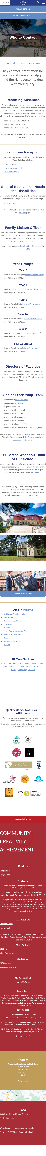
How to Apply (5, 928)
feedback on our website (24, 1128)
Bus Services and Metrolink (13, 641)
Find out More (21, 1036)
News (5, 667)
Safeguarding (22, 670)
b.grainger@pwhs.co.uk (34, 275)
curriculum (7, 374)
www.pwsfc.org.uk (11, 172)
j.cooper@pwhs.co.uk (32, 289)
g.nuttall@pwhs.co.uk (32, 304)
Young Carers (8, 617)
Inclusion (22, 213)
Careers (9, 663)
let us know (30, 726)
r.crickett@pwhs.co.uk (32, 319)
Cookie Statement (7, 1118)
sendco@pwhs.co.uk (12, 203)
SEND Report (36, 210)
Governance (34, 663)
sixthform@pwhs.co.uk (13, 168)
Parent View (34, 472)
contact (33, 490)
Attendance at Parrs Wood (13, 635)
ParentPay (7, 628)
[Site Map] (14, 63)
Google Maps (5, 871)
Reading (6, 638)
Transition (31, 670)
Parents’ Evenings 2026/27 (13, 621)
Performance (19, 667)
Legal (41, 663)
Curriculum (17, 663)
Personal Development (33, 667)
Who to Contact (6, 924)
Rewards (7, 645)
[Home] (8, 63)
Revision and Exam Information (14, 614)
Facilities (26, 663)
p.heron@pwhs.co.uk (31, 348)
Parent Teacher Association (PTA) (15, 631)
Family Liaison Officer (29, 246)
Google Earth (5, 875)
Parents (22, 63)
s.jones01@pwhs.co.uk (31, 333)
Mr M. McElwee (21, 400)
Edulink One (8, 624)
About (3, 663)
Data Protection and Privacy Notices (14, 1114)
